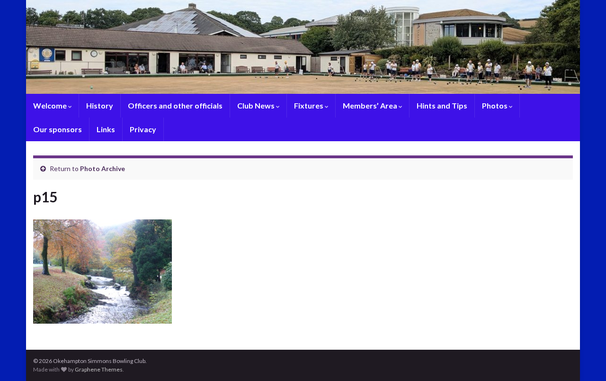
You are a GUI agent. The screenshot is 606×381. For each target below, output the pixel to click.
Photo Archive (102, 168)
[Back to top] (585, 360)
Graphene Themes (99, 369)
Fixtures (309, 105)
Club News (256, 105)
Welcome (50, 105)
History (99, 105)
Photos (495, 105)
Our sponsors (57, 129)
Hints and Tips (442, 105)
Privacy (143, 129)
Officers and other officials (175, 105)
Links (106, 129)
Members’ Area (371, 105)
